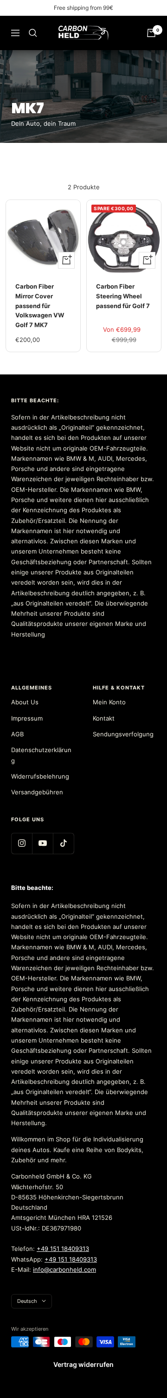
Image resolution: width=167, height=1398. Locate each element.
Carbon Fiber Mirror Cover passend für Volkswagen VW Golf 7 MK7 (39, 306)
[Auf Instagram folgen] (21, 843)
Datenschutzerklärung (41, 755)
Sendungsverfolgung (123, 734)
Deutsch (27, 1301)
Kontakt (104, 718)
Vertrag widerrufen (83, 1364)
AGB (17, 734)
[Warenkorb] (151, 33)
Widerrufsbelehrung (40, 776)
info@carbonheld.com (64, 1269)
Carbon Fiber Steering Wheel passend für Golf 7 (123, 296)
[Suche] (33, 33)
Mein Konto (109, 702)
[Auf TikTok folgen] (63, 843)
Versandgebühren (37, 792)
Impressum (27, 718)
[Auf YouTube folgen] (42, 843)
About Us (25, 702)
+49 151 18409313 (63, 1248)
